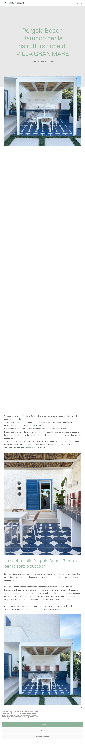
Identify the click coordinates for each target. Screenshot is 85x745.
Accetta (42, 725)
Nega (43, 731)
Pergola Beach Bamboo (28, 448)
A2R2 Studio (38, 425)
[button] (82, 708)
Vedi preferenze (42, 737)
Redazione (36, 61)
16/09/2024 (44, 61)
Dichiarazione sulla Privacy (46, 742)
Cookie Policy (34, 742)
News (52, 61)
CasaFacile (16, 419)
